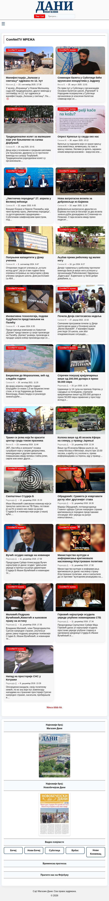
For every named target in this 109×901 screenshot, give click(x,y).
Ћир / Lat (39, 16)
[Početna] (54, 7)
